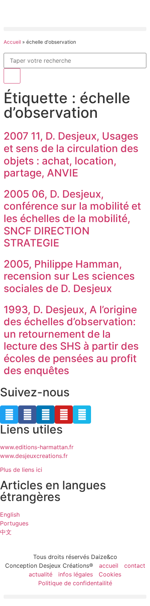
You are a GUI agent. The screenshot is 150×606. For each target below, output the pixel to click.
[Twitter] (9, 414)
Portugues (14, 523)
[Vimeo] (82, 414)
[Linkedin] (45, 414)
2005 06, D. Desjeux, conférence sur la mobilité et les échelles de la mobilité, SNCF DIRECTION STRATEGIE (72, 218)
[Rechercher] (12, 75)
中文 (6, 532)
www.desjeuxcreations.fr (34, 455)
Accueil (12, 42)
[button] (75, 29)
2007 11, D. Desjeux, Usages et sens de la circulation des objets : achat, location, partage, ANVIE (71, 154)
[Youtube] (64, 414)
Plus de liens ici (21, 469)
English (10, 514)
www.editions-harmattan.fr (37, 447)
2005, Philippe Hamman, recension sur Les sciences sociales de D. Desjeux (69, 276)
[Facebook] (27, 414)
